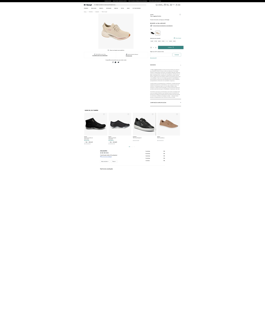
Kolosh (85, 136)
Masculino (93, 8)
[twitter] (118, 62)
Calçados (97, 11)
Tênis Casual (104, 11)
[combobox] (121, 4)
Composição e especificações (158, 102)
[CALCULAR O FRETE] (177, 54)
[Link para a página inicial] (85, 12)
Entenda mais (129, 55)
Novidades (108, 8)
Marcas (116, 8)
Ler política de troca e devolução (99, 55)
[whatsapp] (115, 62)
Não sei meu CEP (153, 57)
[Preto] (152, 33)
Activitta (151, 14)
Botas (122, 8)
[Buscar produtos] (94, 4)
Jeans (128, 8)
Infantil (101, 8)
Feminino (86, 8)
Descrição (153, 64)
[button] (151, 41)
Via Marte (135, 136)
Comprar (170, 47)
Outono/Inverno (136, 8)
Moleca (158, 136)
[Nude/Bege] (157, 33)
